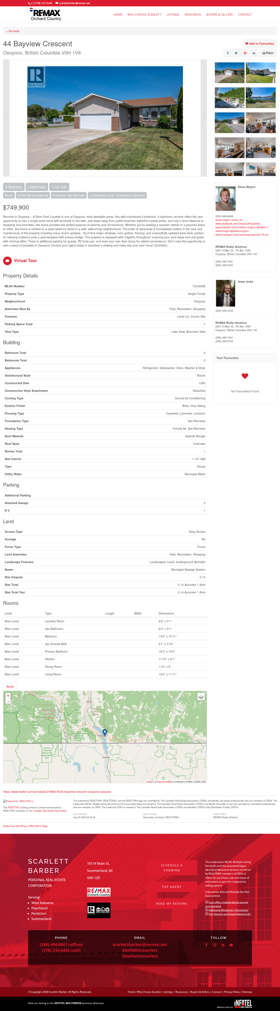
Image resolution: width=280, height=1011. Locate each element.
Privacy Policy (232, 992)
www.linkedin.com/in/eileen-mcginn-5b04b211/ (242, 227)
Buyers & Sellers (219, 14)
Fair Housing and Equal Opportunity (230, 914)
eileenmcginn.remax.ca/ (229, 220)
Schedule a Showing (172, 867)
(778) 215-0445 (56, 950)
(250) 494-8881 (53, 944)
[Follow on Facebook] (206, 945)
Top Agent (172, 887)
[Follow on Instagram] (214, 945)
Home (118, 14)
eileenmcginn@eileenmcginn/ (232, 231)
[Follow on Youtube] (231, 945)
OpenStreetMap (165, 781)
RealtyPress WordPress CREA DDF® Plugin (25, 826)
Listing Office (219, 813)
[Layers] (201, 696)
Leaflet (149, 781)
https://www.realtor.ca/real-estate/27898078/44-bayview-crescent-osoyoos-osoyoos (57, 791)
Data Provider (150, 813)
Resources (193, 14)
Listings (173, 14)
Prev (6, 118)
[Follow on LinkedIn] (223, 945)
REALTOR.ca (15, 807)
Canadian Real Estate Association (49, 810)
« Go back (12, 31)
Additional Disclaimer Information (228, 910)
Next (204, 118)
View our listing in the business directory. (66, 1003)
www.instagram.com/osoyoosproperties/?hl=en (242, 234)
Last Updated (80, 813)
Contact (245, 14)
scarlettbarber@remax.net (140, 944)
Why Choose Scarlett (144, 14)
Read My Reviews (172, 903)
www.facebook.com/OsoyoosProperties (237, 223)
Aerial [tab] (10, 686)
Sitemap (247, 992)
